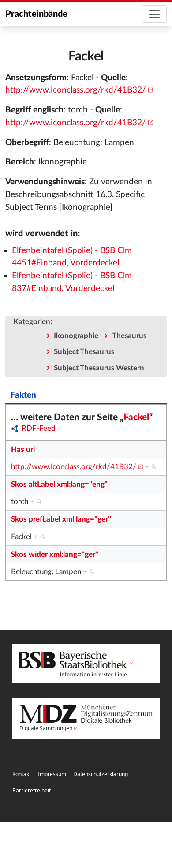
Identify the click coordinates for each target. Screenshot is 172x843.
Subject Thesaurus (84, 351)
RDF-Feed (39, 428)
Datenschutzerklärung (100, 774)
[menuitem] (21, 774)
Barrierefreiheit (31, 790)
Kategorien (31, 321)
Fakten (23, 395)
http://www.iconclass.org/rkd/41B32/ (75, 90)
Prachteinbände (36, 14)
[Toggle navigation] (154, 14)
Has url (23, 449)
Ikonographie (76, 335)
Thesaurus (129, 335)
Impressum (52, 774)
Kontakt (21, 774)
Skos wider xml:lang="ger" (54, 554)
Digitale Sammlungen (45, 728)
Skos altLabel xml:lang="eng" (59, 484)
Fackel (136, 417)
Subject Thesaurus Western (99, 368)
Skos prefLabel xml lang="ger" (61, 519)
